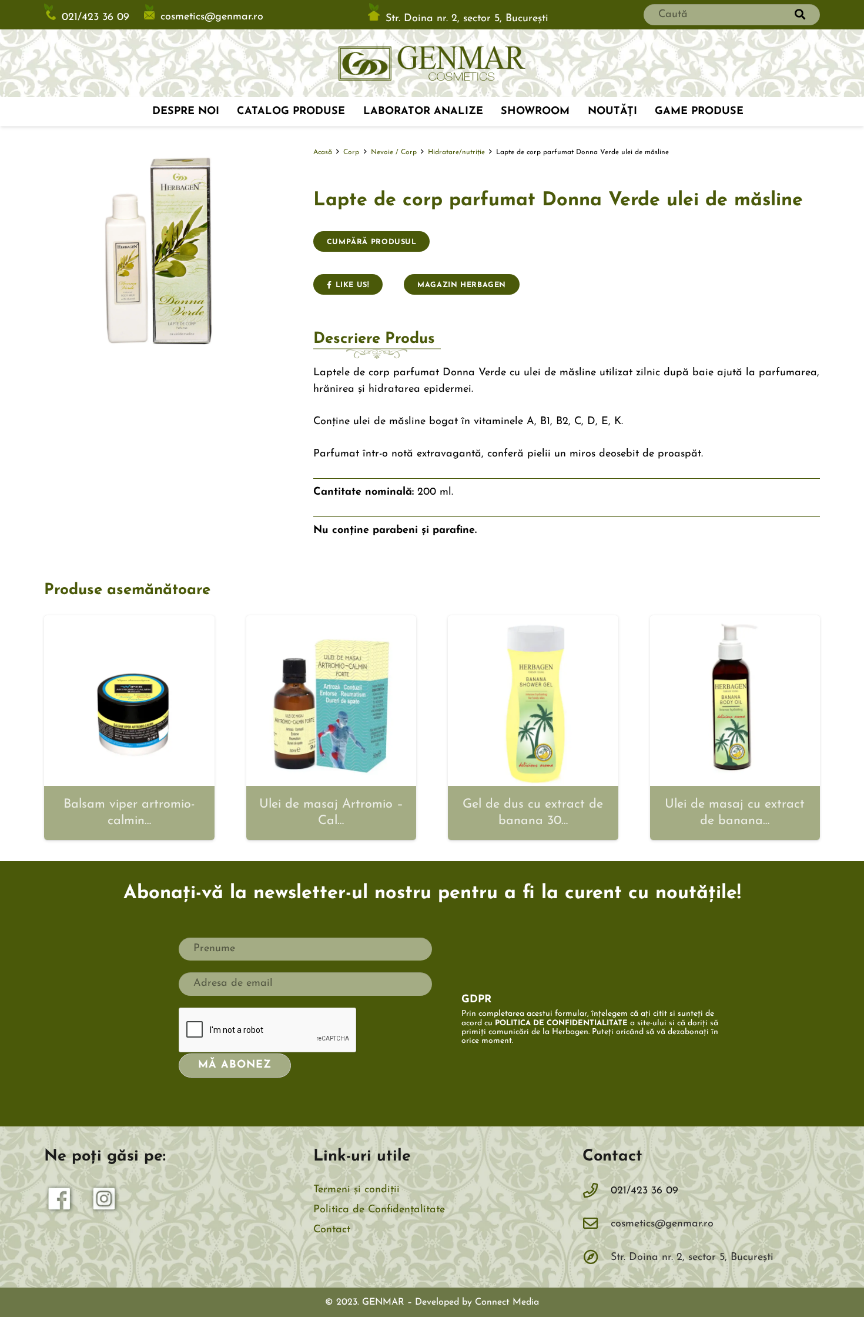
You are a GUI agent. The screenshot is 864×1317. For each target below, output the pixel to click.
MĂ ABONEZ (234, 1065)
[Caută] (800, 14)
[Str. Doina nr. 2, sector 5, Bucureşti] (596, 1258)
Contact (331, 1230)
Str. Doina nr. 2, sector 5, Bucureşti (467, 18)
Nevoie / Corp (394, 152)
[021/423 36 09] (596, 1192)
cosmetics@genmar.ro (211, 17)
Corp (351, 152)
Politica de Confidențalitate (379, 1210)
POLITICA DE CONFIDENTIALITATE (561, 1023)
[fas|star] (60, 1202)
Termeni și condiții (356, 1190)
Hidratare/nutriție (456, 152)
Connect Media (507, 1302)
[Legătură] (432, 63)
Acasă (322, 152)
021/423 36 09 (95, 17)
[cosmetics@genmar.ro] (596, 1224)
